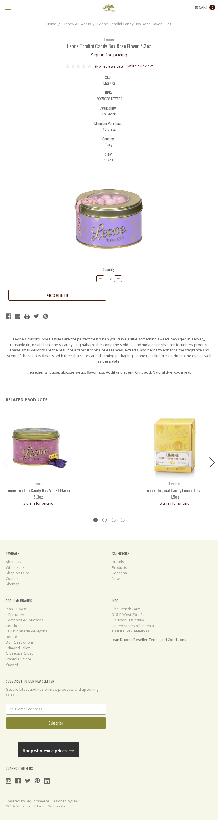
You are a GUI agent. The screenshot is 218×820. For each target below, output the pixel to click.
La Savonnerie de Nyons (26, 631)
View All (12, 664)
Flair (75, 801)
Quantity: (109, 269)
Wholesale (15, 567)
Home (51, 23)
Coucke (12, 625)
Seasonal (120, 572)
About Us (13, 561)
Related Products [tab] (27, 399)
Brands (118, 561)
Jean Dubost (16, 608)
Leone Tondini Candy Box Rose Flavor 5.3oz (134, 23)
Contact (12, 578)
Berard (11, 636)
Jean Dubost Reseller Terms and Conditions (149, 639)
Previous (5, 462)
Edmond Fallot (18, 647)
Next (212, 462)
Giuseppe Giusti (19, 653)
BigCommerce (37, 801)
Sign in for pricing (109, 54)
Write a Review (140, 65)
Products (119, 567)
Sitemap (13, 583)
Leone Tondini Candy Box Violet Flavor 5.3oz (38, 493)
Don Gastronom (19, 642)
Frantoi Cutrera (18, 658)
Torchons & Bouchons (25, 620)
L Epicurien (15, 614)
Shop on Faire (17, 572)
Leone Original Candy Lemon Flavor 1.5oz (174, 493)
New (116, 578)
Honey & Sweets (77, 23)
